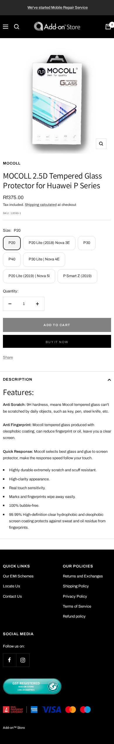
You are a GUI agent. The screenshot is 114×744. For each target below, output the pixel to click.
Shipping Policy (76, 586)
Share (8, 357)
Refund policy (74, 616)
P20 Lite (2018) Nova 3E (49, 243)
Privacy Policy (75, 596)
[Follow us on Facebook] (9, 660)
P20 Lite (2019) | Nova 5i (29, 276)
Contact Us (12, 596)
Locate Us (11, 586)
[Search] (16, 26)
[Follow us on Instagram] (22, 660)
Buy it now (57, 342)
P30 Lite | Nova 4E (44, 259)
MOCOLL (11, 163)
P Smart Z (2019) (77, 276)
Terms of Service (77, 606)
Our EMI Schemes (18, 576)
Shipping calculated (41, 205)
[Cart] (108, 26)
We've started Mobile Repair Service (57, 8)
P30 (86, 243)
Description (17, 379)
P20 (11, 243)
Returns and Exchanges (83, 576)
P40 (11, 259)
